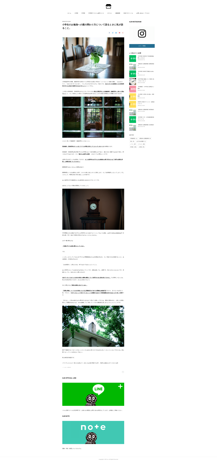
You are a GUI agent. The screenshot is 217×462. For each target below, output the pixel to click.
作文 (132, 141)
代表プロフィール (128, 13)
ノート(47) (64, 367)
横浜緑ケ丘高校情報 (145, 138)
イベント (141, 144)
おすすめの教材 (141, 141)
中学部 (83, 13)
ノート (133, 144)
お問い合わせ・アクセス (142, 13)
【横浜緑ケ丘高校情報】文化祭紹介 (146, 124)
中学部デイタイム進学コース (96, 13)
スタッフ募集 (142, 46)
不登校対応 (133, 138)
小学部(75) (69, 367)
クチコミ (109, 13)
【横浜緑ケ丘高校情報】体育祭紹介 (146, 109)
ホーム (69, 13)
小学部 (76, 13)
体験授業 (117, 13)
